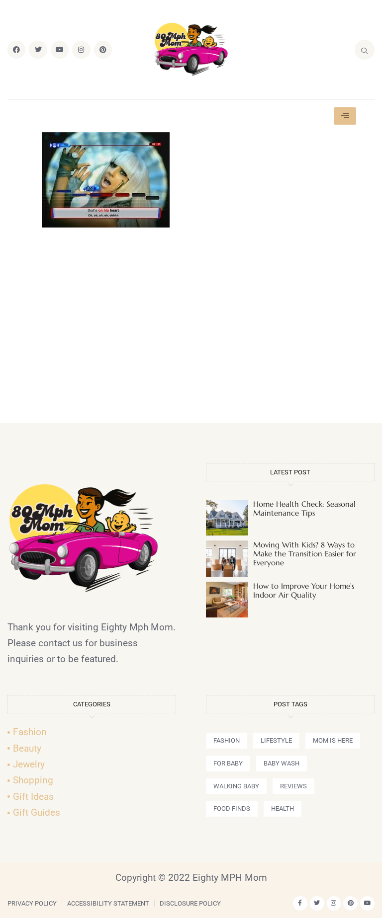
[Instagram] (81, 50)
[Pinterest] (103, 50)
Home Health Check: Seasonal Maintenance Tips (304, 508)
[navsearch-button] (365, 50)
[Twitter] (38, 50)
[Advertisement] (191, 329)
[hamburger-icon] (345, 116)
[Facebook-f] (300, 903)
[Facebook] (16, 50)
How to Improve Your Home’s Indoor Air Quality (303, 590)
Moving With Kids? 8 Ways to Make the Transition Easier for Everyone (304, 553)
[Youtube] (60, 50)
